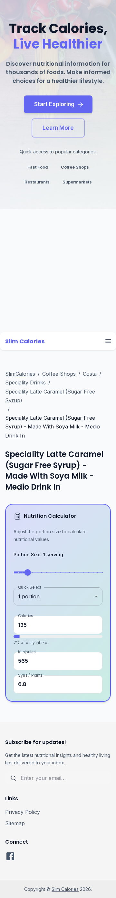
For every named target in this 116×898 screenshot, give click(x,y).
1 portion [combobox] (29, 596)
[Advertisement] (58, 270)
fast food (37, 167)
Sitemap (15, 823)
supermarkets (77, 181)
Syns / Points (30, 674)
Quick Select (29, 587)
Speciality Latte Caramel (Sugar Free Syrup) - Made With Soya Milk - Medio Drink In (52, 426)
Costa (90, 374)
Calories (25, 615)
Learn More (58, 127)
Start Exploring (54, 104)
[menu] (108, 341)
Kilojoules (26, 651)
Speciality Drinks (25, 382)
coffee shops (75, 167)
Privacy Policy (22, 812)
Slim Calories (65, 889)
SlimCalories (20, 374)
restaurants (37, 181)
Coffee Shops (59, 374)
